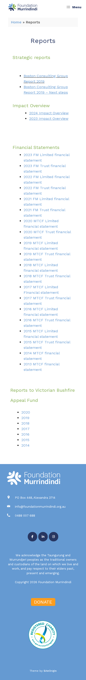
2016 (25, 434)
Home (16, 22)
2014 (25, 445)
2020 (25, 412)
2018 (25, 423)
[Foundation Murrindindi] (23, 7)
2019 (25, 418)
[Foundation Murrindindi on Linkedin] (43, 536)
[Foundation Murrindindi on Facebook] (32, 536)
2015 (25, 440)
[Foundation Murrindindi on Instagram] (53, 536)
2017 (25, 429)
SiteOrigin (50, 670)
